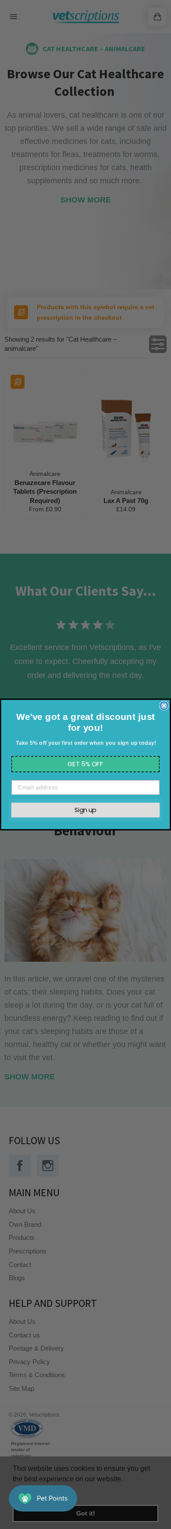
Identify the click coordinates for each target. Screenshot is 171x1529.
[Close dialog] (164, 706)
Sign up (85, 809)
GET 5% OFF (86, 763)
